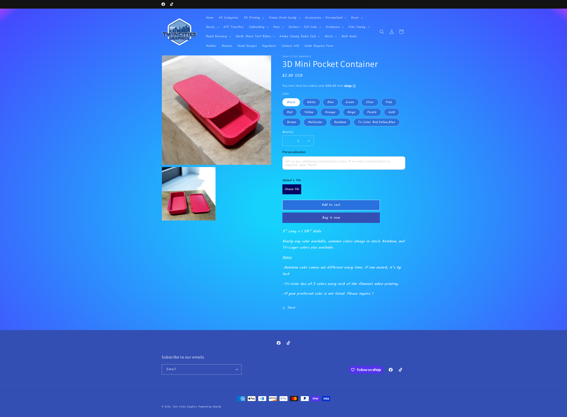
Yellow (308, 112)
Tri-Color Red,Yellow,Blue (376, 122)
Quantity (287, 132)
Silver (370, 102)
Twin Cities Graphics (185, 407)
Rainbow (340, 122)
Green (350, 102)
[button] (253, 17)
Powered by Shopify (209, 407)
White (311, 102)
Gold (391, 112)
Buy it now (331, 217)
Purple (372, 112)
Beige (351, 112)
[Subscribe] (236, 369)
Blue (330, 102)
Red (289, 112)
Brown (291, 122)
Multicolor (315, 122)
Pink (389, 102)
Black (291, 102)
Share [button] (291, 307)
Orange (330, 112)
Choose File (292, 189)
